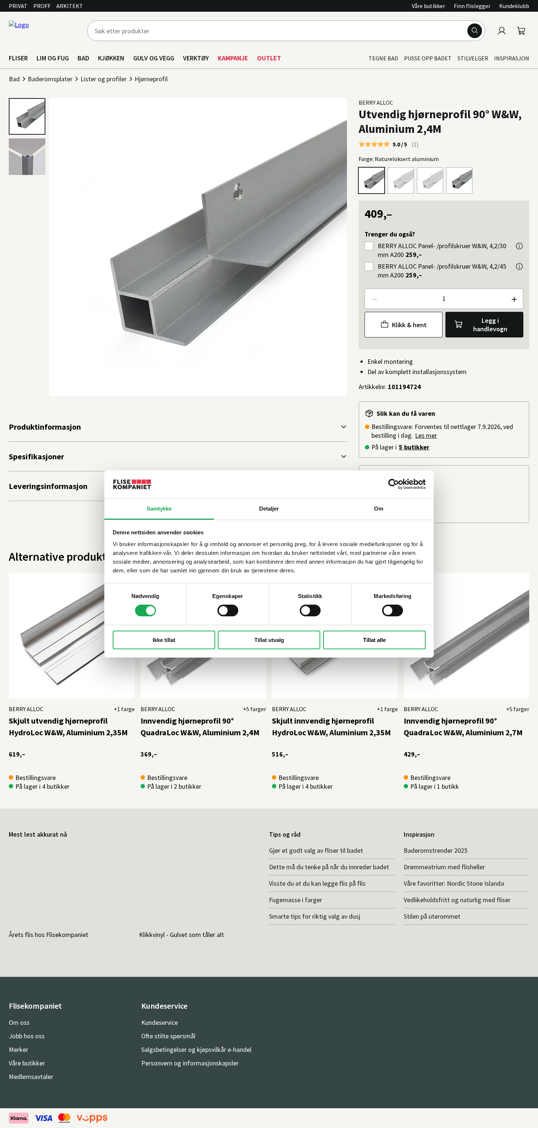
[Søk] (474, 30)
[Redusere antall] (374, 299)
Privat (18, 6)
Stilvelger (472, 58)
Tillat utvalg (269, 640)
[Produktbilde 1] (27, 116)
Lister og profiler (104, 79)
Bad (14, 79)
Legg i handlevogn (490, 324)
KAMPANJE (233, 58)
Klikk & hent (409, 325)
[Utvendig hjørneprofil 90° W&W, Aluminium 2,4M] (371, 180)
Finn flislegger (472, 6)
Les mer (426, 435)
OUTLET (269, 58)
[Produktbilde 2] (27, 156)
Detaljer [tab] (269, 508)
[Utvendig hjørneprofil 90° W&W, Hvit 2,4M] (401, 180)
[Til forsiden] (43, 30)
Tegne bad (383, 58)
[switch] (227, 610)
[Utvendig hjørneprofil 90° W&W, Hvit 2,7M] (430, 180)
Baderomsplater (50, 79)
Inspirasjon (511, 58)
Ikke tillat (164, 640)
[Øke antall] (514, 299)
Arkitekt (69, 6)
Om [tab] (378, 508)
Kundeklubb (514, 6)
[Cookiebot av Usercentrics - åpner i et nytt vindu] (394, 484)
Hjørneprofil (151, 79)
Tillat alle (374, 640)
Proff (42, 6)
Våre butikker (428, 6)
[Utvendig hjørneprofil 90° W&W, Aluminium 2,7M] (459, 180)
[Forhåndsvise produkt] (519, 246)
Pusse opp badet (428, 58)
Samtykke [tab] (159, 508)
